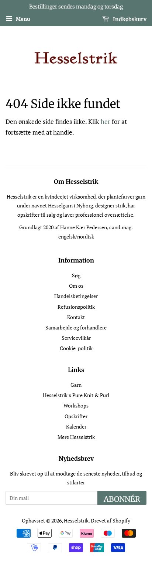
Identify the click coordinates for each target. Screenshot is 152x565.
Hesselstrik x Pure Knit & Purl (76, 395)
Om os (76, 285)
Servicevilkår (76, 337)
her (105, 121)
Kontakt (76, 317)
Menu (22, 18)
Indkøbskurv (129, 19)
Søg (76, 275)
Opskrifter (76, 416)
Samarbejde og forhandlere (76, 327)
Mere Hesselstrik (76, 436)
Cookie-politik (76, 348)
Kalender (76, 426)
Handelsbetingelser (76, 296)
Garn (76, 384)
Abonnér (122, 499)
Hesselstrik (76, 520)
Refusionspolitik (76, 306)
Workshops (76, 405)
